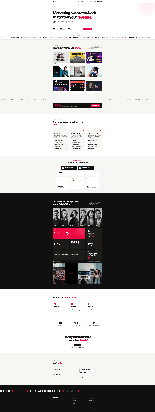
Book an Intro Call (87, 28)
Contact (95, 1)
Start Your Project (95, 105)
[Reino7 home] (55, 1)
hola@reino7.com (81, 347)
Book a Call (99, 1)
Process (91, 1)
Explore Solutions (97, 28)
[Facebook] (82, 378)
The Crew (86, 1)
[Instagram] (80, 378)
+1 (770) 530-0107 (57, 369)
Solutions (82, 1)
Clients (79, 1)
